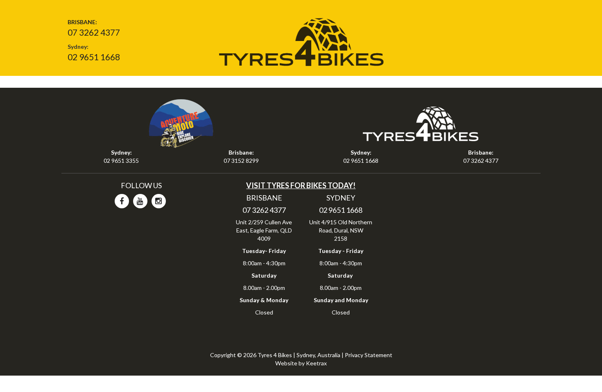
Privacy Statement (368, 354)
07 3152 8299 (241, 160)
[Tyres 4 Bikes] (301, 39)
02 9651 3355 (121, 160)
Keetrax (316, 363)
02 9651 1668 (94, 57)
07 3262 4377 (94, 32)
